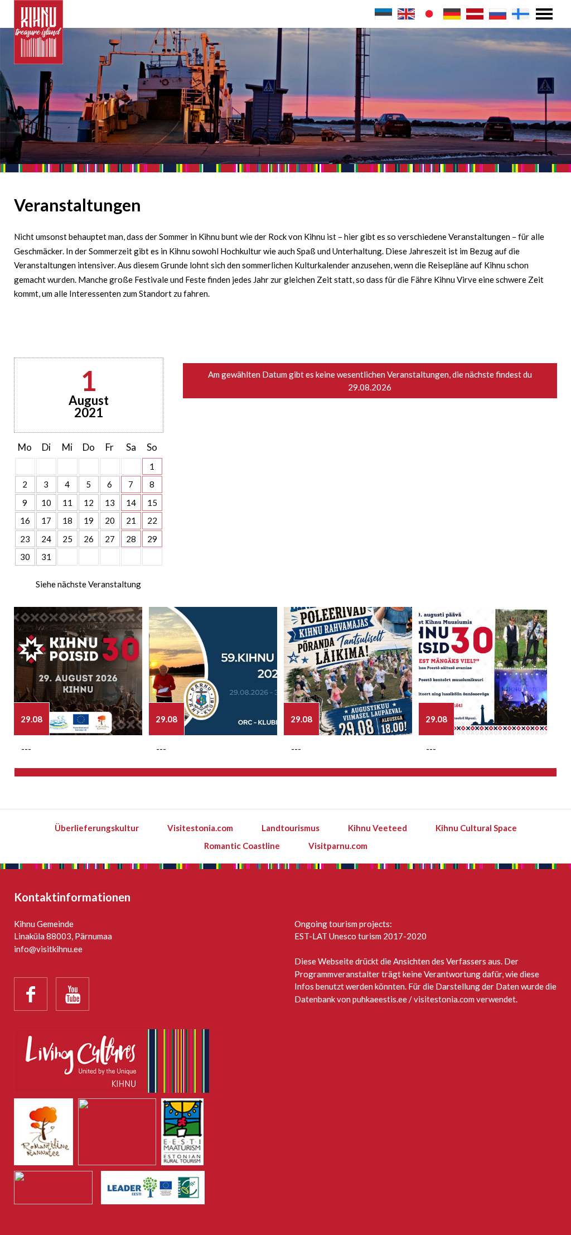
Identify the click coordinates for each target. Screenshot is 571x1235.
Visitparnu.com (337, 846)
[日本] (429, 14)
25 (67, 539)
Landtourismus (291, 828)
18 (67, 520)
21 (131, 520)
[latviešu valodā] (474, 14)
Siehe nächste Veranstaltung (88, 584)
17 (46, 520)
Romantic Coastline (242, 846)
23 (25, 539)
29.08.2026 (369, 387)
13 (110, 503)
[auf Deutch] (452, 14)
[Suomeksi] (520, 14)
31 (46, 557)
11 (67, 503)
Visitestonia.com (200, 828)
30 (25, 557)
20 (110, 520)
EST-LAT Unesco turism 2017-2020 (360, 936)
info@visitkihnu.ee (48, 949)
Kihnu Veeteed (377, 828)
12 (89, 503)
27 (110, 539)
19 (89, 520)
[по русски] (497, 14)
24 (46, 539)
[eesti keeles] (383, 14)
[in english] (406, 14)
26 (89, 539)
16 (25, 520)
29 (152, 539)
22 (152, 520)
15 (152, 503)
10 (46, 503)
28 (131, 539)
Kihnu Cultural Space (476, 828)
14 (131, 503)
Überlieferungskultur (97, 828)
